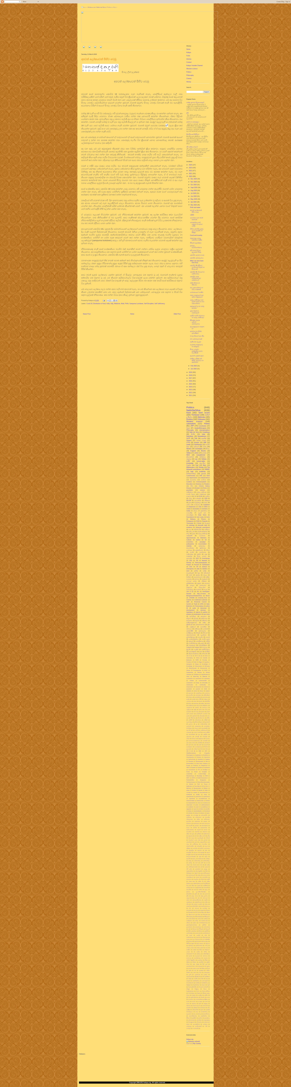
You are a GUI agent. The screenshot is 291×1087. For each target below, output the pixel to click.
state (198, 568)
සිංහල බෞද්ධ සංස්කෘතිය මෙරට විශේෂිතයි (196, 351)
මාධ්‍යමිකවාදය (197, 958)
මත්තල (205, 951)
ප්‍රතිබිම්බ (204, 925)
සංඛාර (187, 1001)
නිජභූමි (198, 633)
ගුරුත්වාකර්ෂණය (202, 531)
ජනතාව (198, 877)
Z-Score (199, 523)
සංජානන (198, 589)
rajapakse (189, 809)
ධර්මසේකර (202, 715)
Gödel (195, 662)
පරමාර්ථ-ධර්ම (204, 920)
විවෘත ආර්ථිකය (206, 991)
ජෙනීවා (207, 496)
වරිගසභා (194, 738)
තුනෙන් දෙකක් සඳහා (197, 356)
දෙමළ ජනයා (194, 896)
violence (202, 813)
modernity (202, 471)
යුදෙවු (202, 643)
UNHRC (207, 469)
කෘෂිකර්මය (205, 705)
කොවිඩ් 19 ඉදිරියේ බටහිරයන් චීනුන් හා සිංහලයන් (197, 267)
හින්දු (206, 749)
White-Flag (196, 676)
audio (194, 608)
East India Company (202, 763)
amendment (198, 678)
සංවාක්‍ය (200, 1001)
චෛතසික (203, 626)
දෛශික (206, 900)
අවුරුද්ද (196, 618)
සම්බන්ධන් (207, 742)
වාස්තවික (189, 556)
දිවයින (193, 434)
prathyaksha (190, 544)
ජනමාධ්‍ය (189, 629)
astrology (192, 525)
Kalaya (188, 52)
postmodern (197, 614)
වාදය (207, 978)
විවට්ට (197, 991)
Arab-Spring (189, 657)
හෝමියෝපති (198, 1026)
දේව (199, 898)
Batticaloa (189, 660)
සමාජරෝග (205, 1005)
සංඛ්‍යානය (190, 999)
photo (196, 804)
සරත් (189, 744)
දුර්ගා (201, 893)
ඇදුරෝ (197, 620)
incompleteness (203, 798)
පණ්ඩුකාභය (189, 920)
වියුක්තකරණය (190, 991)
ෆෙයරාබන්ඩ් (195, 1028)
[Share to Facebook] (114, 300)
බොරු (206, 945)
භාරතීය (188, 949)
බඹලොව (196, 728)
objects (198, 612)
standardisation (198, 811)
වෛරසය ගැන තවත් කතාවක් (196, 218)
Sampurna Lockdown (136, 303)
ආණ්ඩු (188, 699)
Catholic (189, 540)
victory (196, 813)
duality (197, 794)
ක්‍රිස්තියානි (189, 624)
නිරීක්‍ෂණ (207, 500)
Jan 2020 (194, 369)
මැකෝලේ (199, 960)
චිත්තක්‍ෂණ (189, 873)
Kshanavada (198, 666)
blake (206, 790)
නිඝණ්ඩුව (190, 912)
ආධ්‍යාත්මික (197, 500)
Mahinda (201, 417)
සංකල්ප (188, 496)
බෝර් (196, 730)
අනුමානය (188, 823)
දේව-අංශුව (205, 898)
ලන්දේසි (197, 736)
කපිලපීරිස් (207, 701)
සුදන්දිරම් (194, 1018)
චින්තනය (203, 457)
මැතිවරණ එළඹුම (195, 342)
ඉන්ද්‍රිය (205, 571)
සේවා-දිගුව (199, 1020)
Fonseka (188, 662)
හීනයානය (199, 1022)
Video (187, 676)
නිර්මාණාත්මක (198, 916)
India (108, 303)
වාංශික (201, 978)
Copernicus (207, 757)
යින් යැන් (204, 964)
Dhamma (190, 761)
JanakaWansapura (200, 428)
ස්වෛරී (206, 744)
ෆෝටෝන (204, 653)
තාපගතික (188, 889)
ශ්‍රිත (187, 997)
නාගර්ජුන (205, 908)
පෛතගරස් (197, 933)
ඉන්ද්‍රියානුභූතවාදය (191, 622)
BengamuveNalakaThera (194, 595)
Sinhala (201, 467)
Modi (122, 303)
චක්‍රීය (195, 709)
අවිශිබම (195, 827)
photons (188, 614)
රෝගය (188, 504)
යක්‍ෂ (205, 554)
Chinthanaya (198, 444)
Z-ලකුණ (207, 523)
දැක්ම (195, 893)
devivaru (203, 610)
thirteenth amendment (203, 527)
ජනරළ (206, 709)
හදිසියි (192, 215)
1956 (205, 498)
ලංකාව (194, 972)
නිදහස (202, 912)
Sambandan (206, 564)
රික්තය (203, 968)
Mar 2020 (194, 205)
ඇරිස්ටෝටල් (207, 833)
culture (196, 453)
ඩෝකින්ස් (205, 885)
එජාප (190, 575)
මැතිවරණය (189, 554)
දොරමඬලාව (189, 902)
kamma (208, 800)
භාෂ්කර (195, 949)
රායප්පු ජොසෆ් (196, 968)
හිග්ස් (201, 749)
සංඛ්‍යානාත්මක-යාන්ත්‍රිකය (202, 999)
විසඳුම (198, 993)
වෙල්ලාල (205, 647)
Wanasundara (197, 788)
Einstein (197, 488)
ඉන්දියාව (207, 529)
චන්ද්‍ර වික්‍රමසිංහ (199, 871)
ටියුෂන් (199, 885)
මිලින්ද (188, 962)
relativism (188, 691)
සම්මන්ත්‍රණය (193, 651)
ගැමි (201, 866)
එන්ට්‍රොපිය (199, 846)
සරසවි (194, 744)
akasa (188, 790)
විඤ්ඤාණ (189, 647)
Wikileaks (204, 676)
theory (201, 691)
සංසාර (206, 1001)
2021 (190, 173)
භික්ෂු (200, 949)
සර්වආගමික (195, 1009)
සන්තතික (199, 742)
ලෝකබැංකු (197, 974)
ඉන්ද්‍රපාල (206, 699)
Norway (188, 562)
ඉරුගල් (193, 838)
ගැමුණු (206, 866)
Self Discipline (149, 303)
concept (188, 792)
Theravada (189, 523)
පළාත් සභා (202, 513)
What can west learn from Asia (196, 261)
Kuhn (208, 517)
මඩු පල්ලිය (197, 951)
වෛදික (200, 995)
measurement (191, 802)
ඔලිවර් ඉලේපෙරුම (205, 848)
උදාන (195, 842)
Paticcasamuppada (201, 562)
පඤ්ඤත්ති (189, 535)
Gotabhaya (206, 432)
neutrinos (205, 802)
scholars (201, 809)
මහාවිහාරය (202, 552)
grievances (207, 796)
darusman (203, 608)
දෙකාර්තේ (194, 715)
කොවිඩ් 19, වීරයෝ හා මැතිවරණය (197, 273)
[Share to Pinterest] (116, 300)
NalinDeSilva (193, 410)
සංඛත (208, 997)
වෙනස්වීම (205, 740)
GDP (187, 602)
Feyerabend (190, 517)
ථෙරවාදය (189, 550)
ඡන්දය (199, 875)
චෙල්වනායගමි (191, 875)
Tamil (208, 475)
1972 (206, 751)
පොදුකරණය (198, 726)
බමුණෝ (198, 937)
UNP (204, 442)
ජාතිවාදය (197, 629)
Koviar (188, 771)
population (189, 689)
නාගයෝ (197, 908)
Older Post (177, 314)
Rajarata (205, 521)
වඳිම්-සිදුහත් (197, 976)
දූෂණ (206, 893)
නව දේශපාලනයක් (196, 339)
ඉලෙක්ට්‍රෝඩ (200, 838)
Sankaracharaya (190, 782)
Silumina (199, 672)
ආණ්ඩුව (194, 699)
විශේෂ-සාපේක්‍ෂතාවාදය (194, 740)
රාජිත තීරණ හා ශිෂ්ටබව (195, 284)
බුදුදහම (199, 583)
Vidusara (201, 419)
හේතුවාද (205, 1024)
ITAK (200, 475)
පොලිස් (198, 935)
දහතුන (202, 711)
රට (195, 966)
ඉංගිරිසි (199, 699)
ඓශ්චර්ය (195, 848)
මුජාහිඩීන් (201, 962)
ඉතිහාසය (204, 620)
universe (190, 813)
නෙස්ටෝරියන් (191, 918)
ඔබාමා (195, 701)
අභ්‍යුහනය (204, 616)
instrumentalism (190, 800)
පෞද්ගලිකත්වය (193, 639)
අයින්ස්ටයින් (197, 529)
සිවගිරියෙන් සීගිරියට (192, 134)
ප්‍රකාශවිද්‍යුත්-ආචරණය (191, 925)
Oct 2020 (194, 184)
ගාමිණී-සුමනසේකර (193, 866)
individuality (203, 684)
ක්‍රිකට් (189, 854)
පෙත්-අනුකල (189, 933)
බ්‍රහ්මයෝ (190, 941)
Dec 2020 (194, 179)
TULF (198, 784)
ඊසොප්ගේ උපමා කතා (194, 840)
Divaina (189, 419)
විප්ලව (205, 989)
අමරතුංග (197, 825)
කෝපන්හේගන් (199, 624)
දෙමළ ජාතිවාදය (202, 492)
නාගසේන (188, 910)
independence (205, 477)
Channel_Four (202, 597)
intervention (199, 686)
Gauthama (207, 767)
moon (199, 802)
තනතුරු (188, 887)
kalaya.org (189, 1039)
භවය (206, 947)
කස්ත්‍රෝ (202, 852)
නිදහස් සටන (191, 914)
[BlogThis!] (110, 300)
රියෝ (208, 968)
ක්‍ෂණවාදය (196, 703)
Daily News (202, 515)
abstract (204, 566)
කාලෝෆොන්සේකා (191, 856)
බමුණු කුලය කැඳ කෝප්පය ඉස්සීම (196, 239)
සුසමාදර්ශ (189, 558)
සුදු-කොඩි (188, 749)
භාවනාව (207, 583)
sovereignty (199, 449)
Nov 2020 (194, 182)
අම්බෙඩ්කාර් (205, 825)
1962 (199, 751)
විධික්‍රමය (196, 989)
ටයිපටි (192, 885)
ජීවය (187, 885)
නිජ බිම (197, 912)
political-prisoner (205, 804)
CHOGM (191, 597)
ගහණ (200, 864)
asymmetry (207, 678)
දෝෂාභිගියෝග (198, 902)
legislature (189, 612)
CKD (190, 560)
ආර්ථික (196, 571)
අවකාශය (190, 697)
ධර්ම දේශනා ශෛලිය (196, 904)
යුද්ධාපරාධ (189, 736)
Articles (188, 59)
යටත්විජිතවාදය (193, 643)
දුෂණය (188, 715)
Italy (112, 303)
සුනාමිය (200, 1018)
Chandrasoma (190, 757)
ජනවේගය (188, 879)
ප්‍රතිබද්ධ (196, 722)
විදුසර (188, 428)
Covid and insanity (196, 235)
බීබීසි (187, 943)
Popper (188, 564)
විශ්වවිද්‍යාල (189, 589)
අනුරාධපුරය (196, 823)
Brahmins (203, 537)
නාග (190, 908)
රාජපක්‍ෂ (200, 966)
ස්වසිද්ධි (207, 651)
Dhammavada (199, 761)
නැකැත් (202, 910)
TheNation (196, 674)
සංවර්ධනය (197, 504)
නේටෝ (199, 918)
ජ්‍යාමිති (208, 879)
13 (195, 496)
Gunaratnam (192, 769)
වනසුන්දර (205, 736)
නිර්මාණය (193, 718)
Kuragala (204, 771)
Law (196, 459)
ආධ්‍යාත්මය (189, 831)
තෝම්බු (200, 889)
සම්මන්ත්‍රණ (189, 515)
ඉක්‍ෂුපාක (190, 836)
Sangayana (203, 780)
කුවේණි (188, 858)
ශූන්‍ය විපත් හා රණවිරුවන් (194, 312)
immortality (205, 682)
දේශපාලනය (202, 631)
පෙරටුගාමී (188, 726)
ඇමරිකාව (199, 833)
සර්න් (200, 744)
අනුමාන (205, 821)
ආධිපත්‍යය (189, 620)
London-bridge (202, 773)
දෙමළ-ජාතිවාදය (203, 533)
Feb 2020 (194, 366)
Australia (205, 657)
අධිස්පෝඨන (198, 817)
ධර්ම (187, 904)
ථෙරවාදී (205, 629)
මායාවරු (206, 958)
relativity (189, 546)
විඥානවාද (189, 587)
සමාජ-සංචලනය (197, 1005)
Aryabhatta (198, 755)
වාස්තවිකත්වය (196, 980)
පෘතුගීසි (206, 931)
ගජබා (196, 862)
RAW (197, 521)
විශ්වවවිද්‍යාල (191, 993)
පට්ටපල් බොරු (191, 581)
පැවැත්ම (200, 637)
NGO (188, 455)
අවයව (187, 827)
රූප (195, 970)
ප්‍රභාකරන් (207, 722)
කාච (194, 854)
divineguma (190, 568)
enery (205, 794)
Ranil (188, 413)
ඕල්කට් (200, 701)
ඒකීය (204, 622)
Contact (189, 62)
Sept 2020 (194, 187)
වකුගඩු (188, 459)
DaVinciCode (191, 759)
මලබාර (190, 955)
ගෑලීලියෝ (193, 626)
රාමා (189, 968)
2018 (190, 375)
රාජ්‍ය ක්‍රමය (207, 966)
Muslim (203, 451)
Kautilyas (205, 769)
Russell (196, 564)
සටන (187, 1003)
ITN (197, 560)
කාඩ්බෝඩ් (200, 854)
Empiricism (192, 506)
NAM (206, 775)
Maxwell (204, 560)
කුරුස (206, 856)
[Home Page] (84, 47)
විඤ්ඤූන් (196, 647)
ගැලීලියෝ (188, 709)
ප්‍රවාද (190, 502)
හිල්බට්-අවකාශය (194, 653)
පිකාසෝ (195, 929)
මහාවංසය (188, 958)
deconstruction (204, 792)
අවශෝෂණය (190, 548)
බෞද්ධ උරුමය (190, 947)
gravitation (189, 490)
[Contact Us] (101, 47)
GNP (187, 767)
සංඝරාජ (193, 742)
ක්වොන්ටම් (190, 457)
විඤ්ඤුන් (188, 984)
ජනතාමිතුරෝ (189, 877)
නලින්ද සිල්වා (195, 906)
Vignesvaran (193, 477)
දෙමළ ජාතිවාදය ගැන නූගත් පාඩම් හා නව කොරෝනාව (197, 301)
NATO (187, 777)
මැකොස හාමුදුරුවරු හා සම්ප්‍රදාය (196, 345)
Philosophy (190, 75)
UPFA (201, 604)
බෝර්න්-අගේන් (204, 730)
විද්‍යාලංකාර (202, 587)
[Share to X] (112, 300)
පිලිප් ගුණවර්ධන (192, 931)
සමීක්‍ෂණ (195, 1007)
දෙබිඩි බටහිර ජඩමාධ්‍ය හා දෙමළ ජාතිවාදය (197, 316)
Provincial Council (200, 602)
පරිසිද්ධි (206, 720)
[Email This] (108, 300)
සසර (200, 651)
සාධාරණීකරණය (193, 1016)
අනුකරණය (197, 821)
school (195, 691)
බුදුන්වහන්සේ (199, 945)
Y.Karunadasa (199, 606)
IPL (199, 769)
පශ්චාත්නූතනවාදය (203, 922)
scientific (207, 809)
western (208, 691)
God (197, 465)
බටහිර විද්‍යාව (190, 494)
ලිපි (187, 113)
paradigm (203, 542)
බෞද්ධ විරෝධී (197, 732)
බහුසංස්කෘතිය (204, 728)
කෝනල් (197, 707)
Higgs (200, 662)
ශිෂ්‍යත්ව (203, 997)
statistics (204, 568)
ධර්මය (206, 904)
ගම (207, 862)
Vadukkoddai (204, 674)
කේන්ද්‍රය (208, 858)
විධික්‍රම (188, 989)
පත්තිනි (190, 720)
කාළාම (198, 705)
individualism (189, 684)
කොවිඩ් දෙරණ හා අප (197, 255)
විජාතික (197, 982)
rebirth (205, 689)
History (188, 82)
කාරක (208, 703)
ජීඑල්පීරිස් (205, 883)
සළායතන (188, 1014)
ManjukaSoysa (190, 775)
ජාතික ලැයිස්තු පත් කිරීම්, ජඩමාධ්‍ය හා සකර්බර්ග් (196, 360)
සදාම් (200, 1003)
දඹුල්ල (206, 889)
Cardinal (189, 482)
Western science (191, 69)
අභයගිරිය (190, 695)
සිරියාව (188, 1018)
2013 (190, 389)
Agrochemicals (191, 537)
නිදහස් (208, 912)
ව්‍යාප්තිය (196, 978)
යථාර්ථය (203, 479)
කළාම (208, 852)
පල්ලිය (194, 922)
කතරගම (199, 850)
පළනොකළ (189, 722)
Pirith (127, 303)
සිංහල (208, 449)
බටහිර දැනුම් (206, 639)
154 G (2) (189, 591)
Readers (207, 484)
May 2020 (194, 199)
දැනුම (193, 533)
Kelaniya (198, 484)
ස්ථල (194, 1014)
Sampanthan (189, 672)
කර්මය (189, 703)
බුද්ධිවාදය (190, 945)
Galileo (198, 540)
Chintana (198, 757)
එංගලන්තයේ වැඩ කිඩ (197, 336)
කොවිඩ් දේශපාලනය (196, 258)
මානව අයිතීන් (206, 732)
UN (197, 566)
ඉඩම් (195, 836)
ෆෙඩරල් (188, 1028)
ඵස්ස (205, 935)
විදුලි (208, 984)
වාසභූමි (188, 980)
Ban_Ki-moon (201, 593)
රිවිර (192, 486)
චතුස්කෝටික (189, 871)
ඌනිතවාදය (195, 844)
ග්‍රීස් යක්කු (207, 864)
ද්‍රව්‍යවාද (197, 579)
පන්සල (196, 920)
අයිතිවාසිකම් (207, 695)
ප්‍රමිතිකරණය (190, 583)
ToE (203, 786)
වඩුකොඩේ (192, 645)
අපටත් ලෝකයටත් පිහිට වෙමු (196, 211)
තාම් (195, 889)
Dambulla (200, 759)
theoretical (207, 811)
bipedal (200, 790)
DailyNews (189, 436)
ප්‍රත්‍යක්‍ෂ (203, 473)
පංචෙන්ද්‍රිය (189, 513)
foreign (197, 682)
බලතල (188, 939)
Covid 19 (89, 303)
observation (189, 804)
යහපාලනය (203, 585)
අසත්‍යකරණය (204, 827)
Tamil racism (204, 413)
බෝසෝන (188, 732)
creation (195, 792)
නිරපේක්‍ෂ (205, 914)
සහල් (197, 1011)
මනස (204, 446)
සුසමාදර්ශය (207, 1018)
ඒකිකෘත (188, 848)
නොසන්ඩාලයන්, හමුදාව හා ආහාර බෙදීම (196, 224)
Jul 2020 (194, 193)
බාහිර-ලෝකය (204, 941)
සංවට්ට (194, 1001)
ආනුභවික (197, 831)
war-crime (207, 614)
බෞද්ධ (204, 453)
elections (205, 508)
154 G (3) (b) (198, 655)
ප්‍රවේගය (191, 724)
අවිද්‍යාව (188, 618)
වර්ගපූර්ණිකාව (203, 645)
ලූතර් (190, 974)
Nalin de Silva (194, 432)
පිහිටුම (200, 931)
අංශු (190, 529)
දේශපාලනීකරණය (196, 900)
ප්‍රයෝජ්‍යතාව (189, 927)
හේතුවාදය (189, 1026)
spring (189, 811)
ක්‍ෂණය (198, 575)
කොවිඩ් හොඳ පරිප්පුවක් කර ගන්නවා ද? (195, 278)
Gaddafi (193, 767)
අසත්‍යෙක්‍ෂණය (190, 829)
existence (189, 527)
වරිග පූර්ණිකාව (206, 976)
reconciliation (202, 544)
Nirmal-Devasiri (193, 668)
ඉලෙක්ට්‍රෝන (190, 573)
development (190, 610)
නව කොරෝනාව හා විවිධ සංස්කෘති (196, 288)
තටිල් (187, 533)
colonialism (191, 424)
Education (189, 484)
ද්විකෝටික (189, 893)
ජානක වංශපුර (201, 440)
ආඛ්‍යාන (205, 829)
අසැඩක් (199, 829)
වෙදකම (194, 995)
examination (189, 682)
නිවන (208, 550)
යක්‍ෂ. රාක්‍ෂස (196, 964)
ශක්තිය (206, 995)
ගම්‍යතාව (195, 864)
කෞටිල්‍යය (205, 707)
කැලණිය (202, 463)
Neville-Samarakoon (202, 777)
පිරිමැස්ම (201, 929)
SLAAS (188, 604)
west (187, 571)
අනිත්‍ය (198, 819)
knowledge (189, 463)
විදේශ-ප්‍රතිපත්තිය (192, 987)
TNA (195, 438)
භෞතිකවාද (199, 641)
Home (132, 314)
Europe (188, 765)
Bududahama (202, 436)
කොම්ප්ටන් (189, 707)
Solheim (191, 784)
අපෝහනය (207, 693)
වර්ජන (188, 738)
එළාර (206, 846)
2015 (190, 384)
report (195, 809)
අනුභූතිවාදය (199, 693)
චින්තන (188, 577)
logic (192, 471)
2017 (190, 378)
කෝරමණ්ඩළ (206, 860)
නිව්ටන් (205, 633)
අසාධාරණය (205, 697)
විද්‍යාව (203, 984)
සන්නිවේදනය (205, 649)
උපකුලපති (202, 842)
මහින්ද (208, 641)
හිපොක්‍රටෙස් (191, 1022)
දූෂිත (187, 896)
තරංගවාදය (196, 711)
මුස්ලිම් (199, 554)
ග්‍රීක (208, 624)
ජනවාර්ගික (205, 877)
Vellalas (204, 459)
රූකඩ (190, 970)
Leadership (189, 773)
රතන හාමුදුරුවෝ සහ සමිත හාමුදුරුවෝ (197, 296)
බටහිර (192, 552)
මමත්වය (199, 953)
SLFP (188, 438)
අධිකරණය (202, 546)
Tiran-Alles (197, 786)
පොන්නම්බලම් (206, 933)
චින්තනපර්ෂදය (191, 473)
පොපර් (208, 637)
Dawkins (207, 759)
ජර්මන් (202, 879)
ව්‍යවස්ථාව (202, 535)
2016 (190, 381)
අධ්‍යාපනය (193, 479)
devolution (196, 508)
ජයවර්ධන (188, 711)
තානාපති (206, 887)
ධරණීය (206, 902)
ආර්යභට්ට (205, 831)
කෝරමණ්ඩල (197, 860)
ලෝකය (205, 974)
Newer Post (87, 314)
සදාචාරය (194, 1003)
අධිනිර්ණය (189, 817)
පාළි (189, 929)
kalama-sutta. (200, 800)
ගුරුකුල (205, 869)
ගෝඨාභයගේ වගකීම (196, 292)
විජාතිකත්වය (205, 982)
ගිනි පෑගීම (189, 869)
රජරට (206, 502)
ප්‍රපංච (201, 722)
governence (199, 796)
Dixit (207, 761)
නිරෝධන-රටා (201, 718)
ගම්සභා (188, 864)
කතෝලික (188, 852)
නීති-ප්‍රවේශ (207, 916)
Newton (188, 449)
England (193, 451)
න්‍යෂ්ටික (203, 906)
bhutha (194, 790)
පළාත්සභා (203, 635)
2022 (190, 170)
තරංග (193, 887)
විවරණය (207, 738)
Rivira (205, 488)
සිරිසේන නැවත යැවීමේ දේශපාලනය (195, 322)
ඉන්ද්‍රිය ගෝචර (202, 836)
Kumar (196, 771)
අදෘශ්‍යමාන (190, 693)
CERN (197, 660)
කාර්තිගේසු (191, 705)
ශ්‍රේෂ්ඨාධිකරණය (194, 997)
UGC (190, 566)
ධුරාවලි (188, 906)
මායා (199, 734)
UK (206, 540)
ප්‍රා (196, 724)
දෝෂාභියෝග (199, 550)
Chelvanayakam (201, 482)
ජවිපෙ (195, 511)
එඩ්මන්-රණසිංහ (190, 846)
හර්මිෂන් (196, 749)
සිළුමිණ (206, 746)
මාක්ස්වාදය (202, 494)
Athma (197, 657)
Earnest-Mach (190, 763)
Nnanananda (203, 668)
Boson (208, 595)
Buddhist (205, 755)
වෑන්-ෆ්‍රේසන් (205, 980)
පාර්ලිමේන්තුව (203, 724)
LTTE (188, 442)
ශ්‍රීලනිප (188, 649)
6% (198, 591)
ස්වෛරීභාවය (206, 1014)
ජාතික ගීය (201, 881)
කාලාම (206, 854)
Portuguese (190, 521)
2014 (190, 387)
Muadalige (199, 775)
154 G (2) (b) (190, 751)
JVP (192, 426)
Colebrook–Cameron (200, 600)
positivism (190, 807)
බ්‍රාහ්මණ (197, 941)
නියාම (198, 914)
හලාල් (205, 589)
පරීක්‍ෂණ (204, 581)
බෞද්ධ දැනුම (199, 947)
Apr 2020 (194, 202)
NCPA (193, 777)
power (197, 807)
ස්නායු (199, 1014)
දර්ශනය (188, 891)
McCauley (207, 666)
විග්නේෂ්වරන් (189, 982)
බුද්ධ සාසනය (200, 943)
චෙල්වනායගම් (198, 577)
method (206, 686)
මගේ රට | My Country (193, 1043)
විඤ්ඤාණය (200, 738)
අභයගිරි (190, 825)
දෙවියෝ (196, 446)
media (188, 444)
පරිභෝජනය (198, 720)
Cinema (188, 78)
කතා (206, 850)
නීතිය (208, 718)
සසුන (202, 1009)
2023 (190, 168)
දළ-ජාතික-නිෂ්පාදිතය (201, 891)
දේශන (188, 900)
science (202, 490)
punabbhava (204, 807)
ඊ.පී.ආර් (208, 838)
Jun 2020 (194, 196)
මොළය (192, 585)
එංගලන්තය (204, 844)
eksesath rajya (202, 525)
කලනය (196, 852)
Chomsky (204, 660)
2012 (190, 392)
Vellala (188, 453)
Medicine (117, 303)
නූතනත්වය (204, 511)
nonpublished (200, 455)
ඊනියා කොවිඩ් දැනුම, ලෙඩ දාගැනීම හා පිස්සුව (197, 230)
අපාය (208, 823)
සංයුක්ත (196, 649)
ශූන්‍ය (187, 742)
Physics (203, 519)
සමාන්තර (188, 1007)
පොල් (190, 935)
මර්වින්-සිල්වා (206, 953)
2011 (190, 395)
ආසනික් (203, 438)
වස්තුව (190, 978)
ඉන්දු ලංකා (192, 531)
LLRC (188, 461)
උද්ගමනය (188, 701)
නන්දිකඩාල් (189, 633)
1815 (197, 558)
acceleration (189, 678)
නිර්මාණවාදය (189, 916)
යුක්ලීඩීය (205, 734)
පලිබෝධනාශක (191, 635)
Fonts (188, 56)
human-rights (201, 461)
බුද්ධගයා (208, 943)
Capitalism (206, 504)
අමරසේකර (198, 695)
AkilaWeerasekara (191, 753)
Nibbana (193, 519)
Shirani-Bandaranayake (203, 782)
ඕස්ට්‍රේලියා (191, 850)
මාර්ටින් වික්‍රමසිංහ (190, 960)
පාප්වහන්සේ (206, 927)
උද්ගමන (205, 840)
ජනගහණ (205, 875)
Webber (206, 788)
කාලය (205, 575)
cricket (188, 508)
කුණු (200, 856)
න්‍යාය (208, 906)
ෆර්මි (206, 1026)
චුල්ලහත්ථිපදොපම (205, 873)
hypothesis (192, 798)
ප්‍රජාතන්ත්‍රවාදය (190, 637)
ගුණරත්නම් (198, 869)
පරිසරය (188, 922)
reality (188, 511)
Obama (188, 670)
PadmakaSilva (190, 780)
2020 (190, 176)
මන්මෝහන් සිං (190, 953)
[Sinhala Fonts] (89, 47)
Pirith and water (195, 207)
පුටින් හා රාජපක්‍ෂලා (192, 122)
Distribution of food (99, 303)
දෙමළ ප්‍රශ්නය (204, 896)
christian (192, 680)
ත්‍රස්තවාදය (203, 548)
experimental (189, 796)
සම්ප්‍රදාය (206, 1003)
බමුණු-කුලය (197, 502)
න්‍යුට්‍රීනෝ (204, 579)
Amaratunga (206, 558)
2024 (190, 165)
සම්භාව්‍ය (188, 1005)
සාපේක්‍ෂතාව (189, 746)
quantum (198, 689)
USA (199, 506)
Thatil (195, 604)
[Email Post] (103, 300)
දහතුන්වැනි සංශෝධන (202, 713)
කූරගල (194, 858)
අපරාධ (203, 823)
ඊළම (198, 573)
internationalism (204, 430)
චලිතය (200, 709)
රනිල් (208, 643)
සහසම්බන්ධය (204, 1011)
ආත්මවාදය (204, 618)
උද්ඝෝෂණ (189, 842)
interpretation (189, 686)
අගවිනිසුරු (193, 616)
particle (205, 612)
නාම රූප (195, 910)
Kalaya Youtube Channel (194, 65)
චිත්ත (206, 871)
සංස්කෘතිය (198, 498)
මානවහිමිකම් (192, 734)
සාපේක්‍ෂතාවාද (198, 746)
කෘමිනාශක (200, 858)
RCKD (205, 670)
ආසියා (187, 833)
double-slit (189, 794)
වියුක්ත (188, 465)
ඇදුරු (193, 833)
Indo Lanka (200, 517)
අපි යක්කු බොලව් (192, 147)
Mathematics (190, 467)
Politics (188, 72)
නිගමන (208, 910)
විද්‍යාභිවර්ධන (196, 984)
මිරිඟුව (206, 960)
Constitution (202, 426)
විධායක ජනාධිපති (203, 987)
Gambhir (200, 767)
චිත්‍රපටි (196, 873)
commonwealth (203, 680)
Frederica (195, 765)
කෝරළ (190, 862)
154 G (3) (189, 655)
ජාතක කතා (192, 881)
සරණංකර (202, 1007)
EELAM (188, 500)
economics (189, 542)
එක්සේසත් (207, 573)
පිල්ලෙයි (208, 929)
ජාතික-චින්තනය (197, 883)
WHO (205, 506)
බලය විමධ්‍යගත (196, 939)
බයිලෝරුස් (205, 937)
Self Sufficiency (159, 303)
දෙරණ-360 (189, 631)
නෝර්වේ (205, 918)
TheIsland (195, 415)
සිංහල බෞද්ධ (201, 556)
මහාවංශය (205, 955)
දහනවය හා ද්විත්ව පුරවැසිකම (196, 332)
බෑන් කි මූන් (189, 730)
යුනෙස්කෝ (189, 966)
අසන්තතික (197, 697)
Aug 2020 (194, 190)
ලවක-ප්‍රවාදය (206, 972)
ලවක (199, 972)
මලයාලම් (197, 955)
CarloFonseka (190, 475)
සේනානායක (191, 1020)
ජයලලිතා (196, 879)
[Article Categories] (95, 47)
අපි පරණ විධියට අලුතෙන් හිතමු (195, 251)
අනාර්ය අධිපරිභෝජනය (196, 246)
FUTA (200, 496)
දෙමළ (190, 498)
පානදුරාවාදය (198, 927)
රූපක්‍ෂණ (201, 970)
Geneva (189, 440)
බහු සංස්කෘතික (206, 939)
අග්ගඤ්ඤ (195, 815)
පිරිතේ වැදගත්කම (195, 243)
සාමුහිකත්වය (204, 1016)
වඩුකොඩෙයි (189, 976)
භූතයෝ (191, 641)
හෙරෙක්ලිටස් (196, 1024)
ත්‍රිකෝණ (199, 887)
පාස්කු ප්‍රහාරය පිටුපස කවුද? (195, 102)
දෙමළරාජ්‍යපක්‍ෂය (190, 898)
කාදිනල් (202, 703)
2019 (190, 372)
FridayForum (204, 765)
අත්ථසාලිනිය (204, 815)
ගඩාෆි (202, 862)
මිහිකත (194, 962)
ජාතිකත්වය (189, 492)
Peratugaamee (197, 670)
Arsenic (196, 442)
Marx (204, 465)
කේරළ (190, 860)
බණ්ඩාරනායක (190, 937)
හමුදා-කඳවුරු (207, 1020)
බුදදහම (193, 943)
